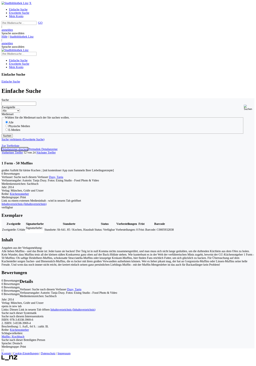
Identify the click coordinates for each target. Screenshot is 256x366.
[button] (249, 107)
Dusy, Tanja (56, 177)
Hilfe (4, 36)
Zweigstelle (8, 107)
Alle (10, 122)
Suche (5, 99)
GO (40, 22)
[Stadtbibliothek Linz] (14, 3)
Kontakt (6, 353)
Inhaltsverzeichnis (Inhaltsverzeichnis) (72, 309)
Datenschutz (48, 353)
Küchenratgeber (19, 193)
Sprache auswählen (12, 33)
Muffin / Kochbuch (12, 336)
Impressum (64, 353)
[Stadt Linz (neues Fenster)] (9, 359)
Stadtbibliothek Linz (22, 36)
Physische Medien (19, 126)
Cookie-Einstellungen (26, 353)
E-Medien (14, 129)
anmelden (7, 29)
